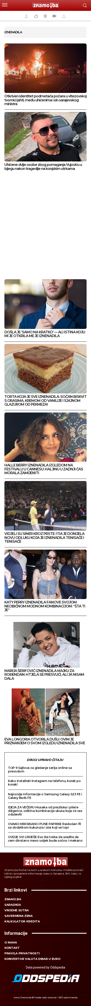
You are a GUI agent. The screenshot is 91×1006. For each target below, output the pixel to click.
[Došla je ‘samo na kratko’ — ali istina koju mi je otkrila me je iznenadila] (45, 304)
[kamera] (53, 16)
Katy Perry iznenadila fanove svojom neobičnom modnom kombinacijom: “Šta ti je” (44, 606)
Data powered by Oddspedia (45, 967)
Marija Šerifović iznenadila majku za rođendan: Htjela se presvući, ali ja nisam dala (44, 675)
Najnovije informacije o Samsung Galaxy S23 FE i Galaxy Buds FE (45, 796)
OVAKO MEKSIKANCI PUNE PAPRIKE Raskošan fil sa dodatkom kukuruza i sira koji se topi (44, 825)
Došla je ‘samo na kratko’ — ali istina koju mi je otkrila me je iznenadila (44, 334)
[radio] (45, 16)
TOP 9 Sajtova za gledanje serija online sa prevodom (40, 769)
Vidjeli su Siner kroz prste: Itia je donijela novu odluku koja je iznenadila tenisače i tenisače (44, 538)
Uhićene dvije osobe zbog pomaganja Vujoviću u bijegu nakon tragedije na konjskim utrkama (43, 167)
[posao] (25, 16)
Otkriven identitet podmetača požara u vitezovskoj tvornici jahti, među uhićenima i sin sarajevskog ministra (45, 100)
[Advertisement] (45, 225)
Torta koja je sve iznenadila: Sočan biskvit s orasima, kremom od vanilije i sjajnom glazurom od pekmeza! (45, 401)
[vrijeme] (35, 16)
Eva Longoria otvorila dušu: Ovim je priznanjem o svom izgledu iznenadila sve (44, 741)
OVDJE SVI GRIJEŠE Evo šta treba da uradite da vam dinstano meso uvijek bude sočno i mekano (45, 839)
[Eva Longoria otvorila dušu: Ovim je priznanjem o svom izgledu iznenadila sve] (45, 711)
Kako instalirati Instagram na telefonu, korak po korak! (44, 782)
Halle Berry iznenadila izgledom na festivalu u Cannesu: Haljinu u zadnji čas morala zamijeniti (43, 469)
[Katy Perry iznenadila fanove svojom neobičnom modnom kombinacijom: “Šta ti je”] (45, 574)
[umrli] (63, 16)
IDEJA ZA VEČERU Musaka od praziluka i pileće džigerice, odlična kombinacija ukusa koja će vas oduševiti (45, 810)
